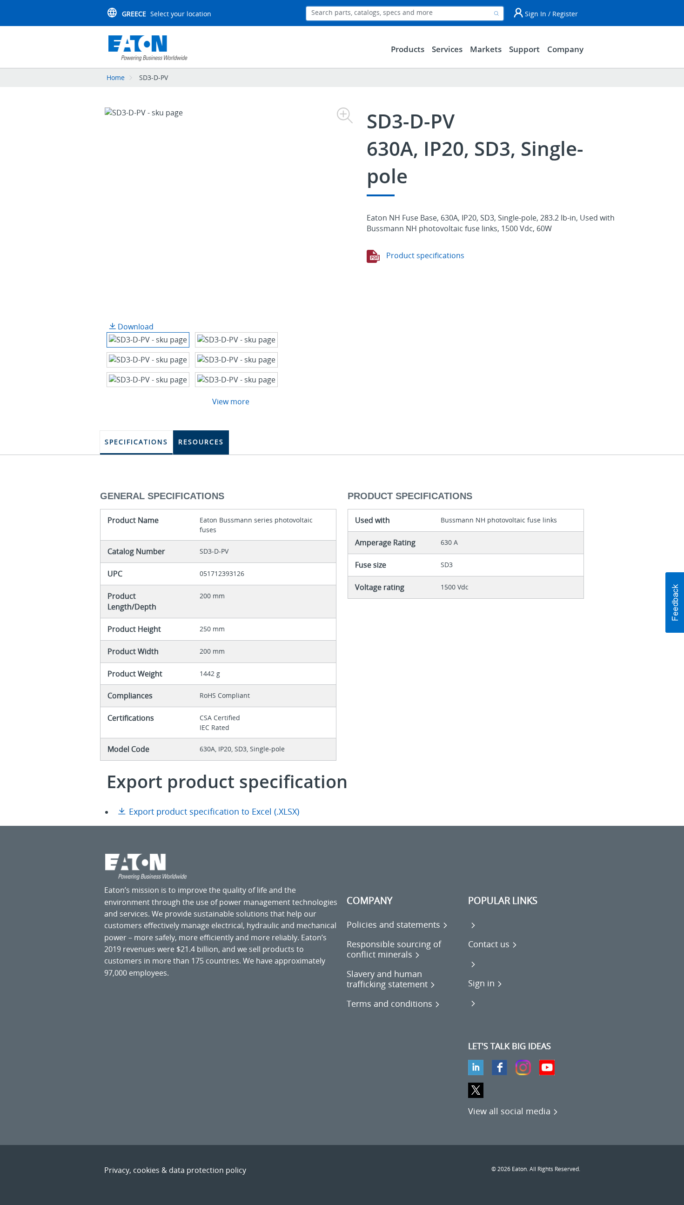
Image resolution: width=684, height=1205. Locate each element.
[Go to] (472, 924)
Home (116, 77)
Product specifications (424, 255)
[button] (674, 602)
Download (135, 326)
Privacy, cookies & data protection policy (175, 1170)
